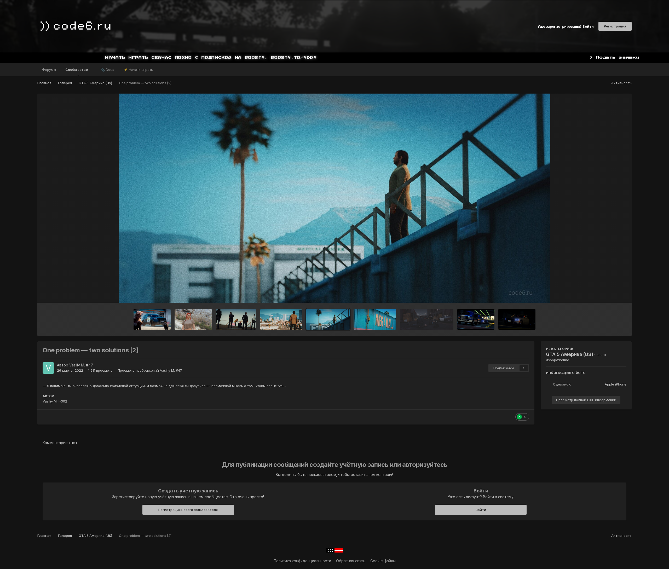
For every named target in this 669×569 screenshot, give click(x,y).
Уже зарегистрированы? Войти (566, 26)
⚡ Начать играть (138, 69)
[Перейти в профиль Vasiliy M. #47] (48, 368)
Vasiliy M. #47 (81, 365)
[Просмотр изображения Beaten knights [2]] (475, 319)
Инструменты (608, 293)
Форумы (49, 69)
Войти (481, 510)
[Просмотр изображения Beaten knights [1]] (516, 319)
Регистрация (615, 26)
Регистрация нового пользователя (188, 510)
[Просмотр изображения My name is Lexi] (193, 319)
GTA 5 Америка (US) (569, 354)
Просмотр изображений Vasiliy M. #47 (150, 370)
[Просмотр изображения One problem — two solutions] (375, 319)
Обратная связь (350, 561)
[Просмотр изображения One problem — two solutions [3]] (281, 319)
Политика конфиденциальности (302, 561)
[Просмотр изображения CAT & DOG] (152, 319)
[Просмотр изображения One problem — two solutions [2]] (328, 319)
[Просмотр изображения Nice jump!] (426, 319)
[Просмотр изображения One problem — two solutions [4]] (236, 319)
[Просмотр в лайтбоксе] (335, 198)
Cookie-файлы (383, 561)
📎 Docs (107, 69)
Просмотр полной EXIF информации (586, 400)
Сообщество (77, 69)
